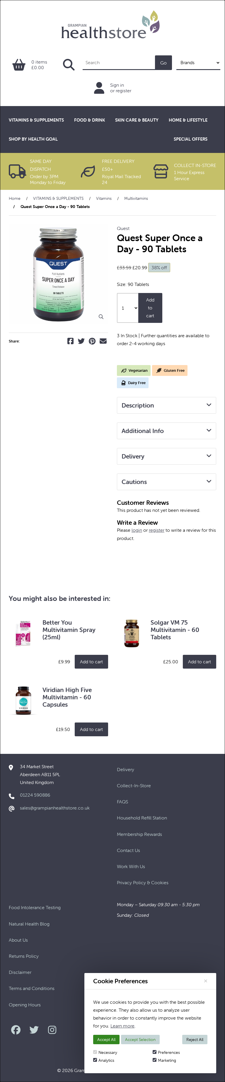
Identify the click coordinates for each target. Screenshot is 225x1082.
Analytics (106, 1060)
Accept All (106, 1039)
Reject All (194, 1039)
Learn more (122, 1026)
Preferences (169, 1052)
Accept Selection (140, 1039)
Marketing (167, 1060)
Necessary (107, 1052)
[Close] (205, 981)
